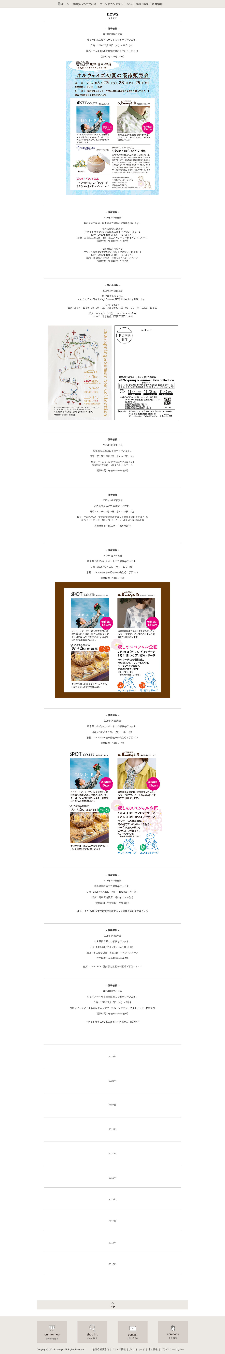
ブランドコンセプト (111, 4)
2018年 (112, 1199)
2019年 (112, 1178)
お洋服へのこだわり (84, 4)
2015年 (112, 1264)
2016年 (112, 1242)
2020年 (112, 1153)
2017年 (112, 1221)
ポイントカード (137, 1349)
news (129, 3)
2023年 (112, 1081)
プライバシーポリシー (172, 1349)
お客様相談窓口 (101, 1349)
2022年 (112, 1105)
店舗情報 (157, 4)
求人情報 (153, 1349)
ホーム (64, 4)
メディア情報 (119, 1349)
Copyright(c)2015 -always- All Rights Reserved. (61, 1349)
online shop (142, 3)
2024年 (112, 1056)
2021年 (112, 1129)
